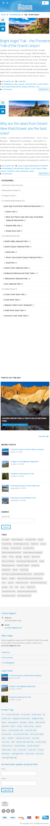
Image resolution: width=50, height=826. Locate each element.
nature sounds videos (36, 734)
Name (3, 769)
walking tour (6, 754)
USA (16, 587)
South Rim (22, 81)
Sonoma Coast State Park (15, 315)
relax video (35, 738)
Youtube (8, 811)
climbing (5, 548)
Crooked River (28, 548)
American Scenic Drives (12, 185)
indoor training (28, 726)
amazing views (30, 540)
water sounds (29, 754)
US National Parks (9, 236)
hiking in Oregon (23, 565)
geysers (27, 557)
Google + (13, 811)
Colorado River (31, 84)
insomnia (38, 726)
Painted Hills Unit (13, 225)
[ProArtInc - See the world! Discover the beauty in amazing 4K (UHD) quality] (25, 7)
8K (44, 714)
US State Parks (8, 289)
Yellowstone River (8, 596)
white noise (39, 754)
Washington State (17, 754)
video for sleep (6, 750)
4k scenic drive (36, 714)
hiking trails (6, 570)
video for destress (20, 746)
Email (3, 779)
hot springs (24, 570)
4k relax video (25, 714)
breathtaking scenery (10, 84)
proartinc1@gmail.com (13, 628)
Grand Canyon (42, 84)
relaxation (11, 738)
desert (27, 168)
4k (3, 714)
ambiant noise (6, 718)
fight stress (5, 726)
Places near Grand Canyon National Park (23, 257)
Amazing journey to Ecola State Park (25, 485)
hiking (24, 87)
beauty (40, 540)
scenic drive (5, 742)
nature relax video (30, 730)
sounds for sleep (41, 742)
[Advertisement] (25, 347)
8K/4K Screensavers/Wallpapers (15, 425)
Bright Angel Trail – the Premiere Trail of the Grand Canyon (25, 43)
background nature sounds (21, 718)
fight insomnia (40, 722)
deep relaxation (13, 722)
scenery (3, 171)
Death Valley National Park (15, 241)
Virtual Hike (22, 750)
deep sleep (23, 722)
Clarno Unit (10, 211)
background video (37, 718)
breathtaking (7, 168)
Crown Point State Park (14, 294)
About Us (6, 652)
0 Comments (7, 89)
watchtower (24, 171)
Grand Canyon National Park (10, 87)
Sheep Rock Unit (13, 231)
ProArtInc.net (9, 81)
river (3, 583)
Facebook (4, 811)
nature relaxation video (16, 730)
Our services (8, 657)
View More (43, 436)
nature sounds (6, 734)
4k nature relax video (12, 714)
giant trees (36, 557)
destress (31, 722)
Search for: (5, 516)
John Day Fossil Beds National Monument (22, 206)
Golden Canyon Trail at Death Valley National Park (24, 419)
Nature (4, 578)
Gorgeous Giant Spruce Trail (22, 473)
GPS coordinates (8, 561)
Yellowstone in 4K (8, 591)
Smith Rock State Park (14, 310)
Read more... (44, 89)
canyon (21, 84)
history (15, 570)
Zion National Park (12, 284)
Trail (37, 87)
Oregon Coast (8, 195)
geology (19, 557)
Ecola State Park (11, 299)
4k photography (17, 540)
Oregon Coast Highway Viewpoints (25, 461)
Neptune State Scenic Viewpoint (18, 305)
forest (11, 557)
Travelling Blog (8, 663)
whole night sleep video (9, 758)
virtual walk (32, 750)
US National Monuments (12, 201)
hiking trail (35, 565)
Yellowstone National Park (15, 278)
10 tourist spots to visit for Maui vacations (27, 449)
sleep (12, 742)
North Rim (10, 252)
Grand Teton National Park (16, 268)
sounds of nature (7, 746)
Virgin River (31, 587)
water (32, 171)
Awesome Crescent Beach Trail (23, 498)
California (34, 544)
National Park (39, 574)
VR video (40, 750)
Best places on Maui (10, 190)
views (17, 171)
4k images (5, 540)
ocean (3, 738)
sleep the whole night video (25, 742)
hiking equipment (8, 565)
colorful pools (16, 548)
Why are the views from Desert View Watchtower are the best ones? (24, 128)
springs (4, 587)
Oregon (12, 578)
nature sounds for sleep (20, 734)
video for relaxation (33, 746)
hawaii (13, 726)
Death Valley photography (32, 552)
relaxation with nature (23, 738)
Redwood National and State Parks (19, 273)
